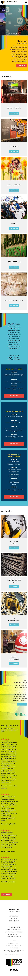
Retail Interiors (14, 920)
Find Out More (21, 704)
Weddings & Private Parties (14, 923)
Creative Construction (14, 929)
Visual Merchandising (14, 936)
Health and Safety (14, 934)
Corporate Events (14, 911)
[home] (9, 2)
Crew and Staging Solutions (14, 932)
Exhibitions (14, 913)
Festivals (14, 918)
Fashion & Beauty (14, 916)
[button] (26, 2)
